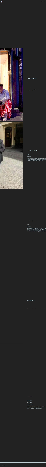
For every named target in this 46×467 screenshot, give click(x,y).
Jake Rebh (7, 465)
